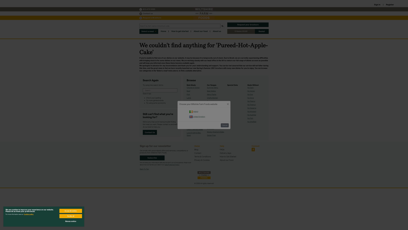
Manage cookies (70, 221)
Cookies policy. (29, 214)
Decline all (70, 216)
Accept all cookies (71, 211)
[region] (43, 217)
